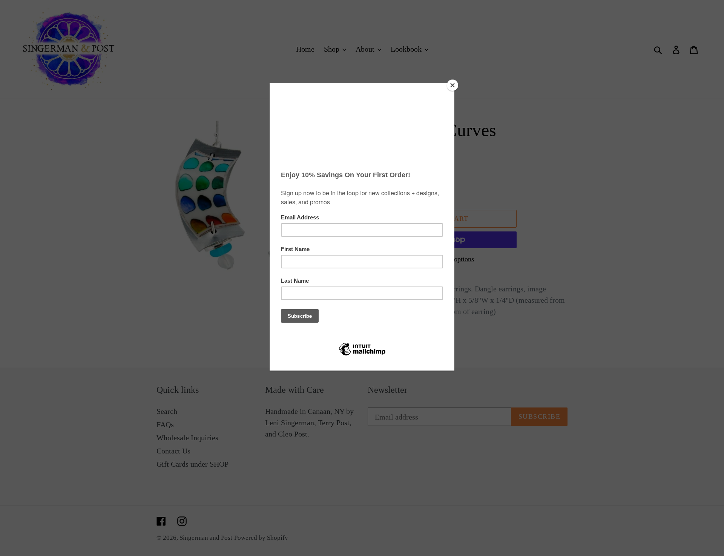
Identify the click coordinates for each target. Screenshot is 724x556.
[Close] (452, 85)
